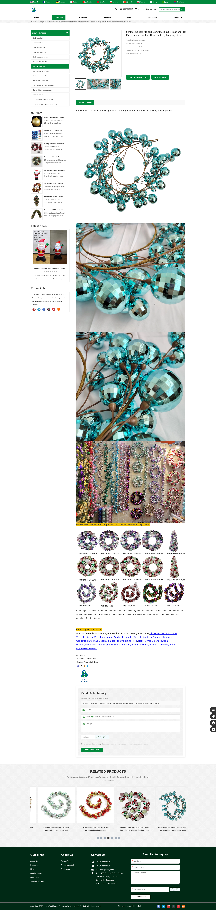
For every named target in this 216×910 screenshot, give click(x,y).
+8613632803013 (102, 866)
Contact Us (177, 18)
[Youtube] (34, 309)
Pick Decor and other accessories (45, 104)
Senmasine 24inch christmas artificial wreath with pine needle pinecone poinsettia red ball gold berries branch (55, 157)
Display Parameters (138, 77)
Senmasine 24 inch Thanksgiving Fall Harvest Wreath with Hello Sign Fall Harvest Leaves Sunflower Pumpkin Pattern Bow (55, 183)
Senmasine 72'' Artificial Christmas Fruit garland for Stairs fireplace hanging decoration (55, 210)
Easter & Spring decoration (42, 90)
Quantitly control (67, 865)
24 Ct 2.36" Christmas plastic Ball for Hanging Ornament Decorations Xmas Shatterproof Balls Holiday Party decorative (55, 130)
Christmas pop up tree (41, 57)
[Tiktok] (49, 309)
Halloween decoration (40, 80)
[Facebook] (44, 309)
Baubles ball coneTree (41, 71)
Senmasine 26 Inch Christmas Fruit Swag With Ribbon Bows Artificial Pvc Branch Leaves (55, 196)
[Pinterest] (53, 309)
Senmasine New (37, 881)
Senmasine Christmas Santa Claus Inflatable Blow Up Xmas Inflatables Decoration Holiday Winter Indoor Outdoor (55, 170)
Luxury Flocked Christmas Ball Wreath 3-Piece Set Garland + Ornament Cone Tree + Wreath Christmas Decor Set (55, 143)
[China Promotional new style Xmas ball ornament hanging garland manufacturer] (49, 805)
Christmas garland (39, 52)
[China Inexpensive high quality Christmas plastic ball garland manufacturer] (166, 805)
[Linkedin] (39, 309)
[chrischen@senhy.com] (87, 666)
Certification (65, 869)
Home (36, 18)
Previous (32, 252)
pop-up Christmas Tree (124, 641)
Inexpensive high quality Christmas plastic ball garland (166, 829)
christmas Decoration (99, 641)
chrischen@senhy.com (147, 9)
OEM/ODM (107, 18)
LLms (129, 906)
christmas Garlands (113, 637)
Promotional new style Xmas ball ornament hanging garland (49, 829)
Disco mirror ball (38, 95)
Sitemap (121, 906)
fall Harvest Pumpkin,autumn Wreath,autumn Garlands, (138, 644)
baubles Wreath (133, 637)
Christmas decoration (40, 76)
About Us (83, 18)
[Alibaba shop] (58, 309)
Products (59, 18)
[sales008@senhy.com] (84, 666)
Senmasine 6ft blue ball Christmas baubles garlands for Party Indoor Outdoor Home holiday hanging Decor (124, 703)
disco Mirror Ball (147, 641)
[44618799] (81, 666)
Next (69, 252)
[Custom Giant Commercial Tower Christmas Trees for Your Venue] (51, 247)
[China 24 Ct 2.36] (36, 135)
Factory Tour (66, 861)
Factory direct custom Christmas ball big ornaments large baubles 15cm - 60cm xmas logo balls (55, 117)
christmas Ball (158, 633)
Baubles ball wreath (40, 62)
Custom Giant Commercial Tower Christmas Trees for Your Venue (51, 268)
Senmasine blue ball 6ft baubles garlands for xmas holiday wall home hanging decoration (128, 829)
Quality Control (36, 873)
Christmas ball (38, 38)
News (129, 18)
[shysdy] (78, 666)
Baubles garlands (52, 22)
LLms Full (137, 906)
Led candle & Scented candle (43, 99)
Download (152, 18)
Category (42, 22)
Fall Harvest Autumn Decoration (44, 85)
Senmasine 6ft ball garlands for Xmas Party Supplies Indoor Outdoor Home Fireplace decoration (88, 829)
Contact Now (160, 77)
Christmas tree (38, 43)
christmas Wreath (92, 637)
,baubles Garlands (152, 637)
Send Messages (92, 750)
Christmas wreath (39, 47)
